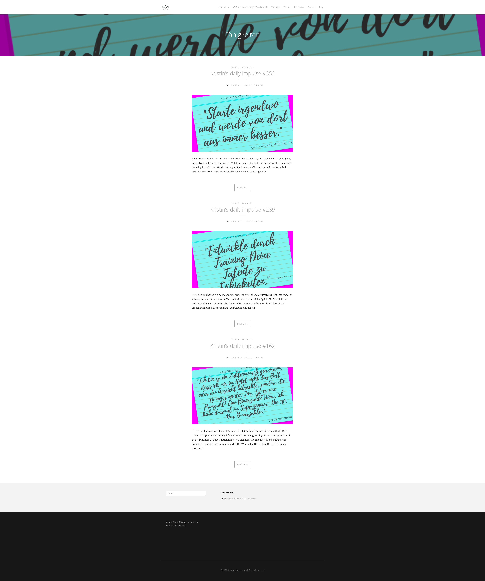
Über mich (224, 7)
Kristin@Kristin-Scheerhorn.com (241, 499)
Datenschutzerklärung (176, 522)
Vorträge (275, 7)
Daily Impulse (243, 67)
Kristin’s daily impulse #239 (242, 209)
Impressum (193, 522)
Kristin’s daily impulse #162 (242, 345)
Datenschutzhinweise (176, 526)
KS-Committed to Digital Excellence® (250, 7)
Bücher (287, 7)
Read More (242, 187)
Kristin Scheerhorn (247, 85)
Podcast (311, 7)
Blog (321, 7)
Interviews (299, 7)
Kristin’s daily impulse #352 (242, 73)
